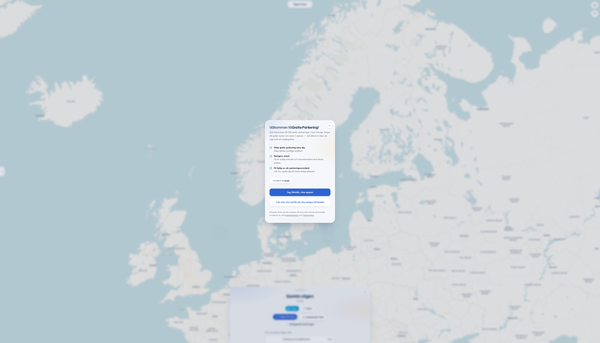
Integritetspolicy (292, 215)
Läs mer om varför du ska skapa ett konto (300, 202)
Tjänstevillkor (308, 215)
